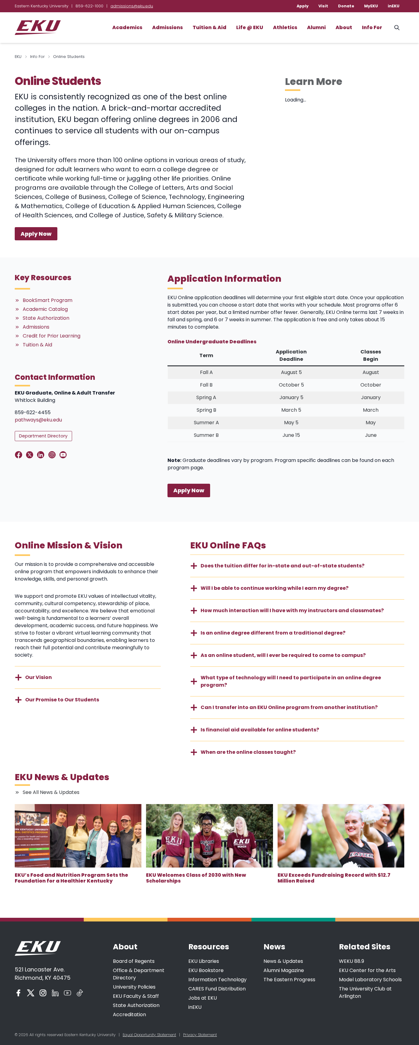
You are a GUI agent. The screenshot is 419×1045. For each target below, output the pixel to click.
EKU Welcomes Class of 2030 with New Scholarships (196, 878)
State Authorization (136, 1005)
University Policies (134, 986)
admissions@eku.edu (131, 6)
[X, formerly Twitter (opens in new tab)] (30, 993)
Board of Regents (134, 961)
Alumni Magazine (283, 970)
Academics (127, 27)
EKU (18, 56)
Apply (303, 6)
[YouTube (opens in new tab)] (67, 993)
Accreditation (129, 1014)
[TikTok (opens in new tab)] (79, 993)
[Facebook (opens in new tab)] (18, 993)
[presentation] (78, 836)
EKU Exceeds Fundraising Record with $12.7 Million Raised (334, 878)
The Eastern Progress (289, 979)
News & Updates (283, 961)
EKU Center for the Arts (367, 970)
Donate (346, 6)
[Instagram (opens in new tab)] (43, 993)
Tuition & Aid (209, 27)
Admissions (167, 27)
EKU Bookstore (206, 970)
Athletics (285, 27)
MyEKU (371, 6)
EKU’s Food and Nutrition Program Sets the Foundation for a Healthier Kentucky (71, 878)
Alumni (316, 27)
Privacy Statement (200, 1034)
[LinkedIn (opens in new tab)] (55, 993)
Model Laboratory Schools (370, 979)
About (344, 27)
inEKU (393, 6)
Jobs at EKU (202, 997)
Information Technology (217, 979)
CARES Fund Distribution (217, 988)
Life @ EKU (249, 27)
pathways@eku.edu (38, 419)
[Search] (397, 27)
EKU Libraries (203, 961)
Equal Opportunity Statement (149, 1034)
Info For (372, 27)
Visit (323, 6)
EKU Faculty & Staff (136, 996)
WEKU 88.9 (351, 961)
